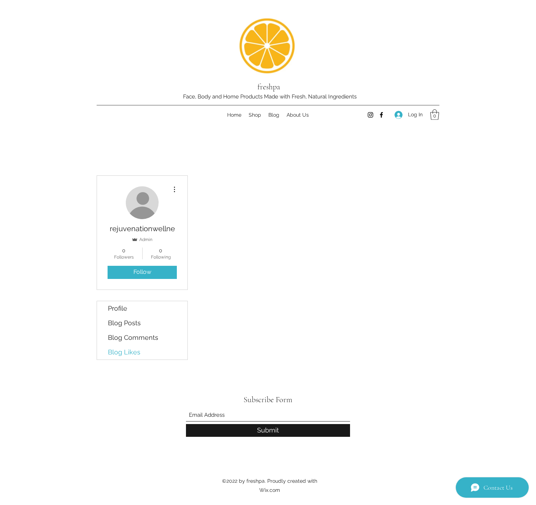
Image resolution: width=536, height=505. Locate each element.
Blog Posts (124, 323)
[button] (434, 114)
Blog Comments (133, 337)
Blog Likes (124, 352)
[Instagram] (370, 115)
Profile (117, 308)
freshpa (268, 87)
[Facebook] (381, 115)
